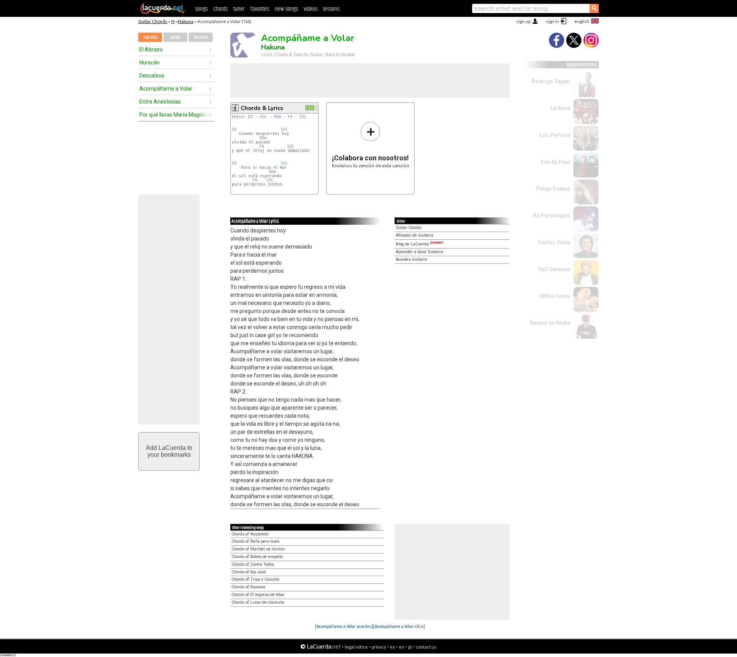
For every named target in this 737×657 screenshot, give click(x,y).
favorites (259, 9)
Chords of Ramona (248, 587)
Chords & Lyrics (262, 108)
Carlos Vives (554, 242)
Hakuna (185, 21)
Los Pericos (554, 135)
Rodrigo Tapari (551, 81)
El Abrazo (151, 49)
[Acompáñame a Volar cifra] (399, 626)
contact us (426, 646)
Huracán (149, 62)
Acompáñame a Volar (165, 89)
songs (201, 9)
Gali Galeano (554, 269)
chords (220, 9)
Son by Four (555, 162)
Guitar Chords (152, 21)
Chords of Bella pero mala (255, 541)
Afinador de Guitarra (414, 235)
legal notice (356, 646)
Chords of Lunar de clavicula (257, 602)
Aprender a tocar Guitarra (419, 251)
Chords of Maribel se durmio (257, 549)
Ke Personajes (551, 215)
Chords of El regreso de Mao (257, 594)
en (401, 646)
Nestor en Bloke (550, 323)
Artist (175, 37)
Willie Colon (555, 296)
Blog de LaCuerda (419, 244)
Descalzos (151, 75)
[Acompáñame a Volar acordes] (344, 626)
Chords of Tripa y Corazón (255, 579)
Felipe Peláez (553, 189)
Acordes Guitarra (411, 259)
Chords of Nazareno (249, 534)
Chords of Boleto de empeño (257, 556)
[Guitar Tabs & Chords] (162, 12)
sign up (523, 21)
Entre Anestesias (160, 102)
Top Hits (150, 37)
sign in (552, 21)
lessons (331, 9)
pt (410, 646)
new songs (286, 9)
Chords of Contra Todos (252, 564)
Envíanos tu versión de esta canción (370, 145)
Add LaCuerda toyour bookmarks (169, 451)
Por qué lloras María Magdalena (173, 115)
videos (310, 9)
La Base (560, 108)
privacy (379, 646)
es (392, 646)
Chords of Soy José (248, 572)
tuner (239, 9)
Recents (201, 37)
